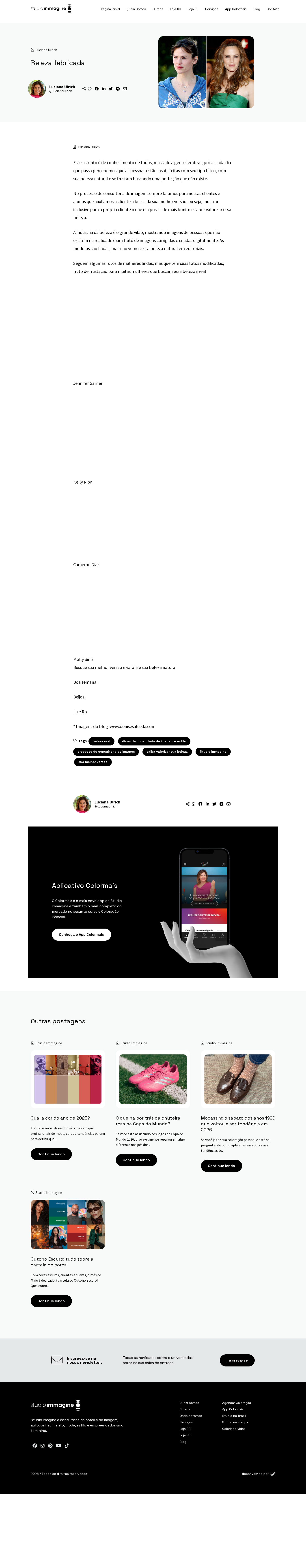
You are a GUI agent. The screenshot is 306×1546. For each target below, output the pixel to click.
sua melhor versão (93, 762)
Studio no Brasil (234, 1416)
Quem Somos (136, 9)
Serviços (211, 9)
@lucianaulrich (60, 91)
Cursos (158, 9)
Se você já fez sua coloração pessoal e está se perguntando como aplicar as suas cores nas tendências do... (235, 1145)
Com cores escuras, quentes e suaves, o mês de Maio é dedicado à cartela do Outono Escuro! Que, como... (66, 1280)
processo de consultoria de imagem (106, 751)
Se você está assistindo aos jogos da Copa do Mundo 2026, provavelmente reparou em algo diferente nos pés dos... (150, 1139)
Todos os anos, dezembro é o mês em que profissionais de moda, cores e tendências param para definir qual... (68, 1133)
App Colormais (236, 9)
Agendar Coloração (236, 1403)
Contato (273, 9)
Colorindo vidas (234, 1429)
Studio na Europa (235, 1422)
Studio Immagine (213, 751)
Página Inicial (110, 9)
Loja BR (175, 9)
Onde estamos (191, 1416)
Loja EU (193, 9)
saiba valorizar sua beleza (167, 751)
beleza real (101, 741)
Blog (256, 9)
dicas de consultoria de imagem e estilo (154, 741)
